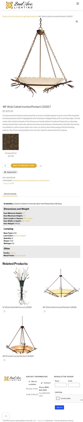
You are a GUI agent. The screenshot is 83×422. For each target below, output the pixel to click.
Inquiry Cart (11, 172)
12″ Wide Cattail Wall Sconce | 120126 (17, 307)
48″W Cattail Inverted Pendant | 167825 (18, 356)
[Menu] (77, 3)
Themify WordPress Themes (63, 420)
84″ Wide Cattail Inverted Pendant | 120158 (59, 307)
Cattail (12, 253)
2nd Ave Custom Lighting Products (23, 16)
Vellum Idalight (20, 236)
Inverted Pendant (30, 181)
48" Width (26, 221)
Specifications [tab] (10, 194)
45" (24, 213)
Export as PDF (9, 183)
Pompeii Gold (20, 256)
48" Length (28, 218)
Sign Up (59, 407)
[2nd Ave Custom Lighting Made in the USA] (19, 5)
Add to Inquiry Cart (24, 165)
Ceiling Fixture (18, 181)
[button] (77, 22)
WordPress (49, 420)
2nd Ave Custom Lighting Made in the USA (18, 420)
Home (4, 16)
